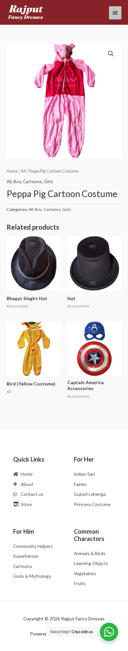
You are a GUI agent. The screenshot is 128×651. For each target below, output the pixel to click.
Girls (48, 181)
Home (12, 171)
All (23, 171)
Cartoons (32, 181)
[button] (111, 54)
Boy (17, 181)
